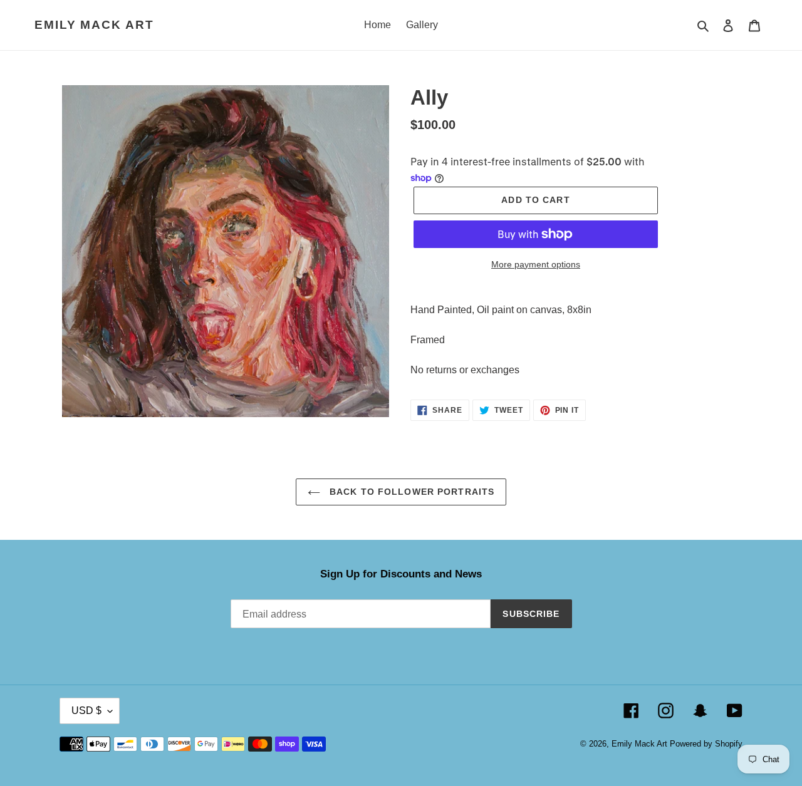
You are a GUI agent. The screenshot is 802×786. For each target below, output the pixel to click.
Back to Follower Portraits (410, 492)
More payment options (535, 264)
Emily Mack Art (94, 24)
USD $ (86, 710)
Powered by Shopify (706, 743)
